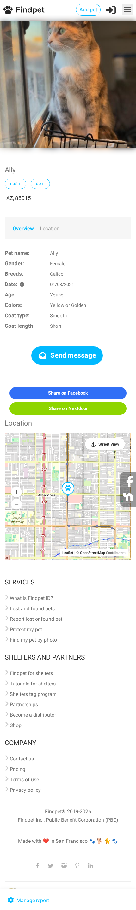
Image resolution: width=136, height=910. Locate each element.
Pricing (17, 769)
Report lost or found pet (36, 619)
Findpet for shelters (31, 673)
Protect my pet (26, 629)
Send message (72, 355)
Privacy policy (25, 790)
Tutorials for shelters (33, 684)
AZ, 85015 (18, 198)
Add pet (88, 10)
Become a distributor (33, 715)
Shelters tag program (33, 694)
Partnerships (24, 704)
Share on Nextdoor (68, 408)
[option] (68, 84)
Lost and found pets (32, 609)
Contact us (22, 759)
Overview (23, 229)
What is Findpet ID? (31, 598)
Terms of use (24, 780)
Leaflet (67, 553)
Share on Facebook (68, 393)
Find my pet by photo (33, 640)
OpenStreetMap (92, 553)
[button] (63, 482)
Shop (16, 725)
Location (49, 229)
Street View (108, 444)
